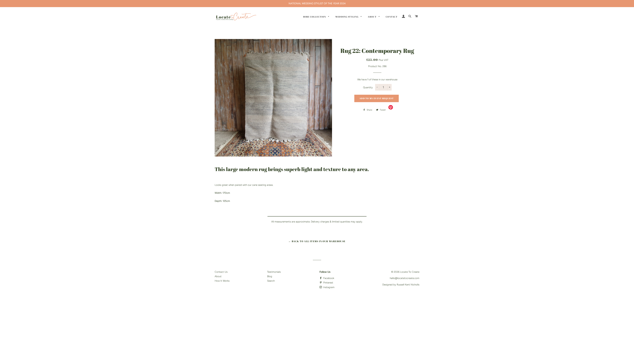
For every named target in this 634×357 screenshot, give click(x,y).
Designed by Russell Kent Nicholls (400, 284)
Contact (391, 16)
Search (271, 280)
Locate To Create (409, 271)
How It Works (222, 280)
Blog (269, 276)
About (372, 16)
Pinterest (328, 282)
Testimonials (274, 271)
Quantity (368, 87)
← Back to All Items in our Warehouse (316, 241)
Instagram (329, 287)
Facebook (328, 278)
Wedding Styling (347, 16)
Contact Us (221, 271)
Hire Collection (315, 16)
